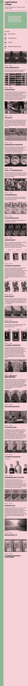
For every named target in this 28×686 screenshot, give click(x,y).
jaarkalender (7, 31)
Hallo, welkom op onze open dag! (11, 376)
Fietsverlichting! (11, 427)
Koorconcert (9, 296)
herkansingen (10, 89)
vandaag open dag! (11, 322)
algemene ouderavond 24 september (12, 556)
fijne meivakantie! (11, 195)
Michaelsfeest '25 (11, 535)
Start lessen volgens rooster (14, 46)
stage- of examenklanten (13, 170)
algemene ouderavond (12, 265)
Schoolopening (11, 34)
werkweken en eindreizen (14, 144)
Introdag (10, 42)
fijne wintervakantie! (12, 406)
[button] (25, 20)
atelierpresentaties (12, 218)
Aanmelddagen (10, 240)
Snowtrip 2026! (10, 505)
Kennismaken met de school (14, 477)
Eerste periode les (12, 38)
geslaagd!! (8, 117)
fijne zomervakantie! (12, 67)
